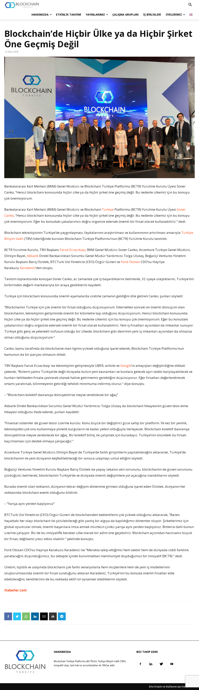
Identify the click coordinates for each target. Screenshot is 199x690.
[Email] (44, 616)
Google (125, 365)
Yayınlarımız (95, 14)
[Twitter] (17, 616)
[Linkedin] (35, 616)
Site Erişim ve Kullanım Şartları (168, 686)
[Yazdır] (53, 616)
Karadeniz (27, 268)
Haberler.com (15, 590)
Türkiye (108, 209)
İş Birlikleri (152, 14)
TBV (104, 665)
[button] (190, 5)
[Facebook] (8, 616)
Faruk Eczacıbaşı (73, 249)
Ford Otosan (130, 262)
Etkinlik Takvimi (68, 14)
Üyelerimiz (174, 14)
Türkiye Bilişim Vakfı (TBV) (112, 661)
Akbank (32, 255)
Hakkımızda (40, 14)
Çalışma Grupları (125, 14)
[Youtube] (172, 664)
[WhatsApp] (26, 616)
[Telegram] (62, 616)
